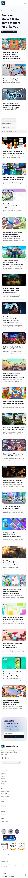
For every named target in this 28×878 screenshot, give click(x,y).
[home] (3, 3)
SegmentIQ (4, 773)
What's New (4, 781)
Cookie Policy (4, 861)
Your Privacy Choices (12, 873)
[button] (11, 762)
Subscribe (14, 736)
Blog (2, 801)
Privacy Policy (4, 858)
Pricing (3, 783)
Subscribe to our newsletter (9, 31)
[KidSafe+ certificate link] (9, 838)
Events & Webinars (6, 793)
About (2, 809)
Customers (4, 799)
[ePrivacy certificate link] (10, 831)
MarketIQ (3, 778)
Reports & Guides (5, 791)
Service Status (4, 821)
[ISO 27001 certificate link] (17, 831)
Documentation (5, 796)
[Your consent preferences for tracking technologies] (25, 875)
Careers (3, 811)
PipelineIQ (4, 776)
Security (3, 814)
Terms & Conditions (6, 854)
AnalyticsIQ (4, 771)
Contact (3, 824)
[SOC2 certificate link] (3, 831)
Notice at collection (8, 876)
